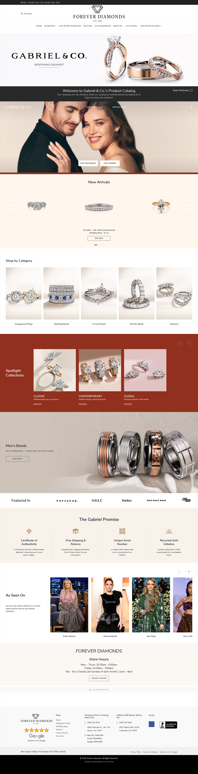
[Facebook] (151, 724)
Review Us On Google (36, 740)
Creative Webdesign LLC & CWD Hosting (102, 762)
